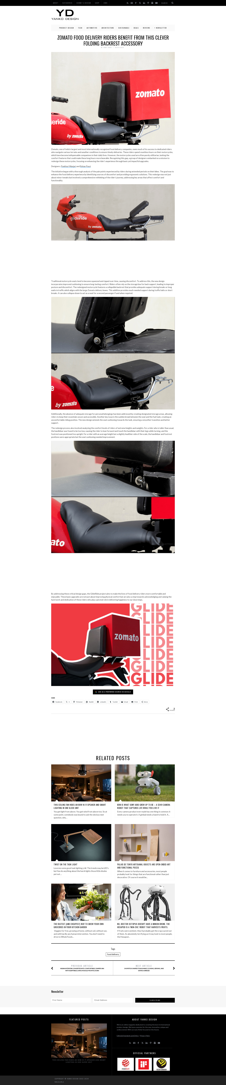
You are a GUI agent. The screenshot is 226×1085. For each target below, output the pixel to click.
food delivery (113, 954)
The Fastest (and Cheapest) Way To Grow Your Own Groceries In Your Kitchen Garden (79, 925)
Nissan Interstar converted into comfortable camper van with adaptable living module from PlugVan (82, 967)
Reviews (146, 28)
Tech (80, 28)
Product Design (66, 28)
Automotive (92, 28)
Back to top (59, 1081)
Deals (136, 28)
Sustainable (123, 28)
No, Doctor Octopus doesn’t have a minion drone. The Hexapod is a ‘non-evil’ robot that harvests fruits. (143, 925)
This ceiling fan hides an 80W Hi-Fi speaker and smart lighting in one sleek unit (79, 1061)
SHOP (97, 3)
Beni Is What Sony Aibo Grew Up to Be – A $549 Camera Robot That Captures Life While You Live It (143, 806)
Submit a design (84, 3)
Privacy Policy (145, 1036)
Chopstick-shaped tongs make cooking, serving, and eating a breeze (144, 967)
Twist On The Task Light (65, 864)
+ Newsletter (160, 28)
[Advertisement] (132, 14)
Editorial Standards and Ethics (128, 1036)
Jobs (105, 3)
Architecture (108, 28)
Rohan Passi (85, 166)
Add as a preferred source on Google (114, 692)
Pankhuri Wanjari (68, 166)
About (55, 3)
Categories (67, 3)
